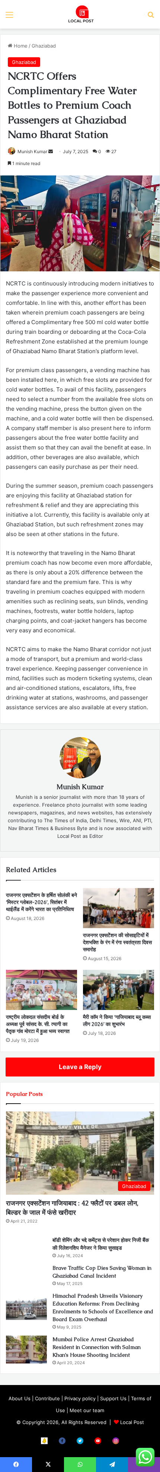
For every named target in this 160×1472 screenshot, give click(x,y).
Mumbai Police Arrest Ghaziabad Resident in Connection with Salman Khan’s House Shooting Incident (96, 1347)
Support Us (113, 1398)
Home (20, 46)
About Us (20, 1398)
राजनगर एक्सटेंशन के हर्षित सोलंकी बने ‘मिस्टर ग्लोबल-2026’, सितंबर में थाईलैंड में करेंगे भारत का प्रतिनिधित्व (41, 902)
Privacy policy (80, 1398)
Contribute (47, 1398)
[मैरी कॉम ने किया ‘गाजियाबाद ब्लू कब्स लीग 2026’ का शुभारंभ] (118, 990)
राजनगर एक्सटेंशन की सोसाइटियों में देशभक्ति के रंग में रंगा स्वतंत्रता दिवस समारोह (117, 942)
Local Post (132, 1422)
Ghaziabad (44, 46)
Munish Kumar (80, 786)
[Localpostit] (80, 14)
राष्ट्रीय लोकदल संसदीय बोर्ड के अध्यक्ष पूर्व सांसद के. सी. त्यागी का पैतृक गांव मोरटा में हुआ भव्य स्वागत (38, 1024)
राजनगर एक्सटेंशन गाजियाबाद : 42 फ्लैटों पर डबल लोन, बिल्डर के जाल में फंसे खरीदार (72, 1208)
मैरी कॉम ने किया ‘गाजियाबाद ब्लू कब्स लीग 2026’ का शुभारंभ (117, 1020)
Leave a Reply (80, 1067)
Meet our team (87, 1410)
